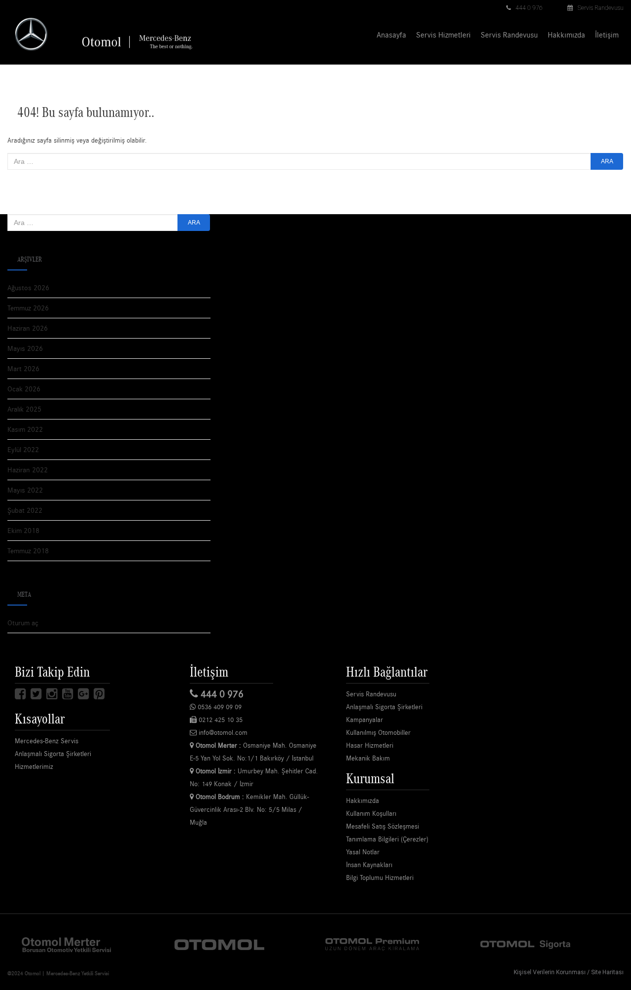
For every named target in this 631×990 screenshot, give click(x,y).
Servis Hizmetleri (443, 34)
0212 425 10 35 (220, 719)
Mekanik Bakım (368, 758)
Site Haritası (607, 972)
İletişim (607, 34)
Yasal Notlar (363, 851)
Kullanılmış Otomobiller (378, 732)
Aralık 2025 (24, 409)
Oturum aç (22, 622)
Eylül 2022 (23, 449)
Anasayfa (391, 34)
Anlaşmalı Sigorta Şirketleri (53, 753)
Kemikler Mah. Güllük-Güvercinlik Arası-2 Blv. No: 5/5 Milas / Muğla (249, 809)
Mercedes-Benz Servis (46, 740)
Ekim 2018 (23, 530)
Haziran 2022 (27, 469)
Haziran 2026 (27, 328)
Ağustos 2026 (28, 287)
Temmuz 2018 (28, 550)
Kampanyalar (364, 719)
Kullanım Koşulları (371, 813)
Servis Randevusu (601, 7)
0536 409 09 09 (219, 706)
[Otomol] (66, 944)
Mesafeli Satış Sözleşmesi (382, 826)
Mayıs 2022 (25, 490)
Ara (607, 161)
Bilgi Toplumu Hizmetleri (380, 877)
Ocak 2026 (23, 388)
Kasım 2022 (25, 429)
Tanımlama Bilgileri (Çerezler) (387, 839)
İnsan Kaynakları (369, 864)
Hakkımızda (566, 34)
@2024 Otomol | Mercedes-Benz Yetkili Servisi (58, 973)
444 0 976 (529, 7)
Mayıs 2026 (25, 348)
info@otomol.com (222, 732)
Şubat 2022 (24, 510)
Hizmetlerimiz (34, 766)
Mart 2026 (23, 368)
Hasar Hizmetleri (369, 745)
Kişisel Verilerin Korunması (550, 972)
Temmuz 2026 (28, 307)
